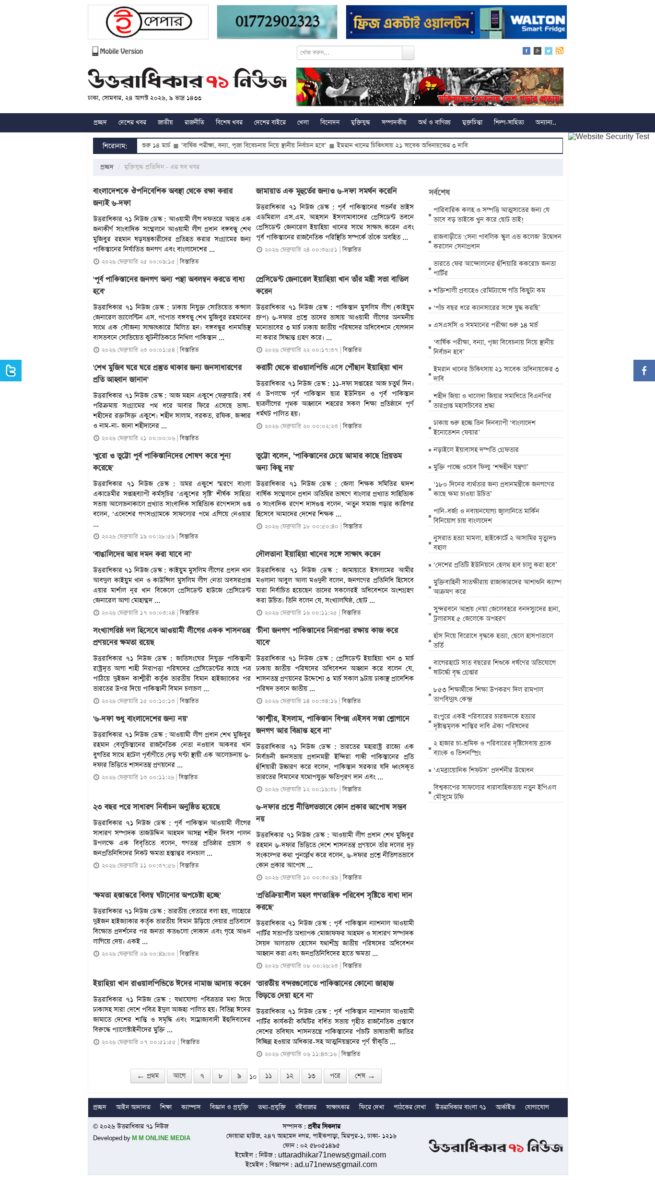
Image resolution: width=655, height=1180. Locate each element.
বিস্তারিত (189, 262)
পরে (335, 1076)
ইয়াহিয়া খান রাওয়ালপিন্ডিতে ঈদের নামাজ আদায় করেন (172, 984)
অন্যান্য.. (546, 122)
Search (408, 53)
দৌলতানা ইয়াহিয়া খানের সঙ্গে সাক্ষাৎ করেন (318, 554)
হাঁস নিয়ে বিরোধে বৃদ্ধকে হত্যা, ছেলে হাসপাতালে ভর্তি (493, 640)
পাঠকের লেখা (410, 1107)
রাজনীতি (194, 122)
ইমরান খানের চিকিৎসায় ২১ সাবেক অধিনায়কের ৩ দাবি (370, 145)
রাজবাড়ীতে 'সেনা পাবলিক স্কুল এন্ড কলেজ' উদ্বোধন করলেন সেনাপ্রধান (497, 241)
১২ (289, 1076)
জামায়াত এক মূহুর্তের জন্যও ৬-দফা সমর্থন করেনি (326, 191)
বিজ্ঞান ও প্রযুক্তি (229, 1107)
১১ (268, 1076)
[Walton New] (456, 23)
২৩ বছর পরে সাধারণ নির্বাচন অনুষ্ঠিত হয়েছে (156, 807)
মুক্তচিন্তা (472, 122)
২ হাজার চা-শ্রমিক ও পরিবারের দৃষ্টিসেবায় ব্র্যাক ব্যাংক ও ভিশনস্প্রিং (492, 748)
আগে (179, 1076)
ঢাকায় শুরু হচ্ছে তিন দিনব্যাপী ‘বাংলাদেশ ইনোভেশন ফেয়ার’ (484, 427)
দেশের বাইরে (270, 122)
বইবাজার (305, 1107)
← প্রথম (148, 1076)
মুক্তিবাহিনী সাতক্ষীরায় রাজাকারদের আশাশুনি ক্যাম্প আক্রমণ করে (497, 587)
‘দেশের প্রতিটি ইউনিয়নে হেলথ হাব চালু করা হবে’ (495, 565)
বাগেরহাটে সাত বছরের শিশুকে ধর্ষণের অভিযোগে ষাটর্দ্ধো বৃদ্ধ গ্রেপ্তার (494, 667)
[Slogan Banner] (429, 88)
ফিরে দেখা (371, 1107)
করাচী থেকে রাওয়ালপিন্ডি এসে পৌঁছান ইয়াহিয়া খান (329, 368)
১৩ (312, 1076)
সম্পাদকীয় (394, 122)
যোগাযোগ (537, 1107)
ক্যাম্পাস (190, 1107)
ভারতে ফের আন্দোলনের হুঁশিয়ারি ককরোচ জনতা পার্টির (494, 268)
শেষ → (365, 1076)
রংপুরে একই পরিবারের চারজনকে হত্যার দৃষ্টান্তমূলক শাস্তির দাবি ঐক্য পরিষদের (484, 721)
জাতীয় (165, 122)
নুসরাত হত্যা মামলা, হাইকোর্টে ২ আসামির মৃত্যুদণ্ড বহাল (494, 543)
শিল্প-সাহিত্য (509, 122)
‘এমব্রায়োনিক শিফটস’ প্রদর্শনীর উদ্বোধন (483, 770)
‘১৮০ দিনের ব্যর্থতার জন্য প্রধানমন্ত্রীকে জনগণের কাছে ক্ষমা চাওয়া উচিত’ (493, 489)
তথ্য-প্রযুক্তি (272, 1107)
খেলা (303, 122)
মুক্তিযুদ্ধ (360, 122)
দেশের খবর (132, 122)
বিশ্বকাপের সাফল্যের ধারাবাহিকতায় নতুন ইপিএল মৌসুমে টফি (494, 792)
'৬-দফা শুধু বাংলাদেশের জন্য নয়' (140, 719)
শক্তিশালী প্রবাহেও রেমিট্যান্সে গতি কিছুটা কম (489, 290)
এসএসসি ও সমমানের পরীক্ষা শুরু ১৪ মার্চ (485, 325)
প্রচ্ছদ (100, 122)
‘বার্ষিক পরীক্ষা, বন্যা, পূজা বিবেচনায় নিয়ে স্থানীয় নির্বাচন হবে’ (221, 145)
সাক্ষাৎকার (338, 1107)
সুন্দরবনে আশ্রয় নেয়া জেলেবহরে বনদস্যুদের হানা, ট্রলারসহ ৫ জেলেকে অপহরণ (496, 614)
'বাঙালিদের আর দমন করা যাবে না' (142, 554)
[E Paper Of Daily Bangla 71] (148, 23)
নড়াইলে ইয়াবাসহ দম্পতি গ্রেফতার (476, 450)
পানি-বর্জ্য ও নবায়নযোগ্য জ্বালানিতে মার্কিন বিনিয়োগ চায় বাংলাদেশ (486, 516)
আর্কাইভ (505, 1107)
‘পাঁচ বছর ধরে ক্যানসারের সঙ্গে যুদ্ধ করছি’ (486, 308)
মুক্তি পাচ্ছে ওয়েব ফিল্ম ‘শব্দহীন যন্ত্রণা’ (480, 467)
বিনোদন (329, 122)
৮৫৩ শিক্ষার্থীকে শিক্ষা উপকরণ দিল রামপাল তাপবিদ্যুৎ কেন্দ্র (488, 694)
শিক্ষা (166, 1107)
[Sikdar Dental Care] (277, 23)
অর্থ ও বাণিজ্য (434, 122)
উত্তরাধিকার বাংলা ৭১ (460, 1107)
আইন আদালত (133, 1107)
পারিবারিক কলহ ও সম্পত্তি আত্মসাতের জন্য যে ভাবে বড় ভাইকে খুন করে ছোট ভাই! (491, 214)
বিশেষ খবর (229, 122)
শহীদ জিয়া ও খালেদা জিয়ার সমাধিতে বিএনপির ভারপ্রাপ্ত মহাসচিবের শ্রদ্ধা (492, 401)
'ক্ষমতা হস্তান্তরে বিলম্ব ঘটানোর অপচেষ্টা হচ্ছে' (157, 895)
